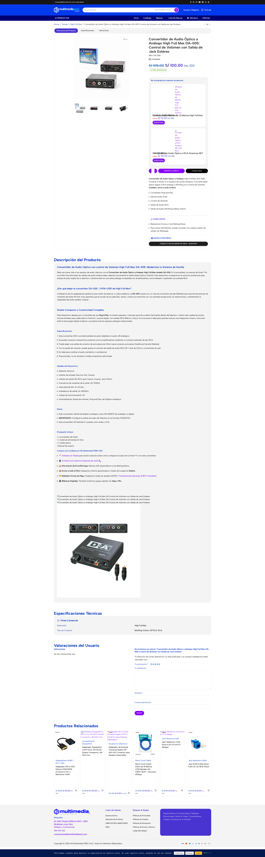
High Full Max (76, 24)
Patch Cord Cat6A (143, 760)
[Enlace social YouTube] (199, 2)
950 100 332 (59, 830)
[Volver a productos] (207, 24)
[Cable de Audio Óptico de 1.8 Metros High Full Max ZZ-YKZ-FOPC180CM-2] (178, 100)
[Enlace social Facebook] (191, 2)
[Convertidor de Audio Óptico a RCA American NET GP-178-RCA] (178, 141)
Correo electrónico (143, 702)
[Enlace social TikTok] (208, 2)
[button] (76, 108)
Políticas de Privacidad (141, 816)
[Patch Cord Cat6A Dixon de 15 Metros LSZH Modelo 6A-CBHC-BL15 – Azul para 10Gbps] (146, 744)
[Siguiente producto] (210, 24)
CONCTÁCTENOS (140, 831)
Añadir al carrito (171, 171)
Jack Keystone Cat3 (170, 738)
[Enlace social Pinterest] (202, 2)
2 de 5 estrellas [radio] (153, 664)
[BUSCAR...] (176, 10)
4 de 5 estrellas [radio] (157, 664)
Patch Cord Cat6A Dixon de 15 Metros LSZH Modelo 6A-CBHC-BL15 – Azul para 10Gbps (145, 769)
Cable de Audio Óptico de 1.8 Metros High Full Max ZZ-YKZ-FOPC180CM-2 (178, 115)
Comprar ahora (197, 171)
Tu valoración (141, 668)
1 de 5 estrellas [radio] (151, 664)
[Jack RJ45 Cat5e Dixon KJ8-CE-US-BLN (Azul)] (199, 744)
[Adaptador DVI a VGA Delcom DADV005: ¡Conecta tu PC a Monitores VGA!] (66, 744)
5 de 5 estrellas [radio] (159, 664)
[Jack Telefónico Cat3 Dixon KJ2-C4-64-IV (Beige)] (172, 733)
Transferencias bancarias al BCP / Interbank (137, 476)
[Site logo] (66, 10)
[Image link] (72, 811)
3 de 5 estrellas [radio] (155, 664)
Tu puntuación (141, 664)
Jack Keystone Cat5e (197, 760)
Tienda (65, 24)
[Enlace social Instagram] (196, 2)
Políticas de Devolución (142, 823)
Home (56, 24)
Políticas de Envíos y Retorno (144, 827)
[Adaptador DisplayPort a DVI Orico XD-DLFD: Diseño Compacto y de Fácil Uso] (93, 734)
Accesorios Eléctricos (118, 744)
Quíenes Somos (111, 816)
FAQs (107, 827)
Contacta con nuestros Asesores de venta (80, 461)
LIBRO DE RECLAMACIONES (116, 823)
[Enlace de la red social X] (193, 2)
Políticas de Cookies (140, 819)
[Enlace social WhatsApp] (205, 2)
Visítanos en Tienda (70, 456)
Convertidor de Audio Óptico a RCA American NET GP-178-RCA (178, 153)
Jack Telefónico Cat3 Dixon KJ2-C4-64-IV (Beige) (171, 744)
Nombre (139, 693)
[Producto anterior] (205, 24)
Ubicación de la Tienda (114, 819)
